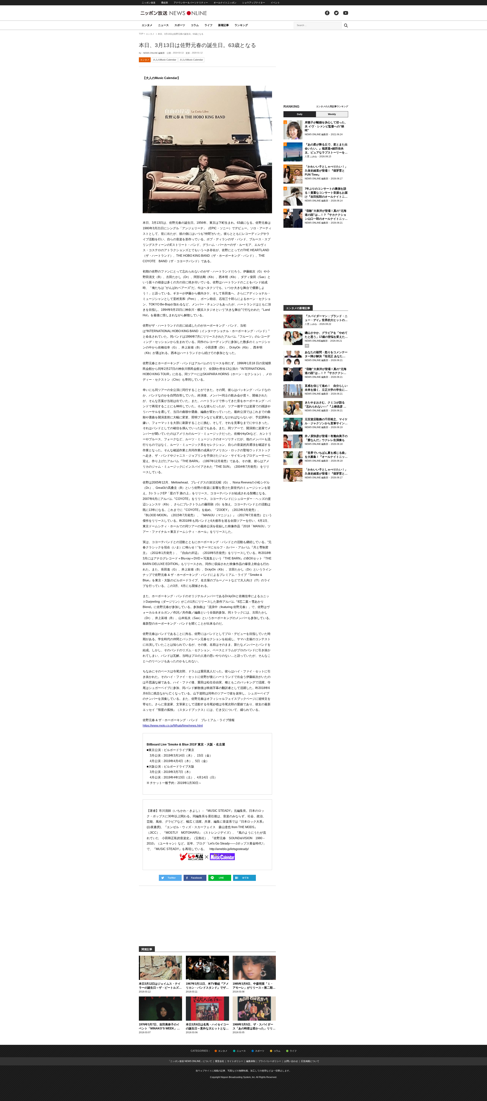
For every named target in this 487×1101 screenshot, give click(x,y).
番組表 (164, 2)
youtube (345, 13)
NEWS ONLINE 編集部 (154, 53)
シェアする (195, 878)
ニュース (163, 25)
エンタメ (147, 25)
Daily (299, 114)
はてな (244, 878)
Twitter (336, 13)
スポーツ (179, 25)
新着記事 (223, 25)
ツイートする (170, 878)
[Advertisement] (315, 67)
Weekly (332, 114)
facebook (327, 13)
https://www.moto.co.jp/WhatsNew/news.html (173, 725)
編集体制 (250, 1061)
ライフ (208, 25)
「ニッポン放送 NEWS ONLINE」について (190, 1061)
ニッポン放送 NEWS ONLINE (181, 13)
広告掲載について (310, 1061)
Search (346, 25)
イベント (275, 2)
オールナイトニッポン (225, 2)
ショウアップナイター (253, 2)
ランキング (241, 25)
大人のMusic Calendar (164, 59)
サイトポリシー (235, 1061)
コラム (195, 25)
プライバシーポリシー (269, 1061)
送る (219, 878)
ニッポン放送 (148, 2)
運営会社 (219, 1061)
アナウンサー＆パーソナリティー (191, 2)
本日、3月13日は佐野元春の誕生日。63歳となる (197, 45)
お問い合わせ (291, 1061)
